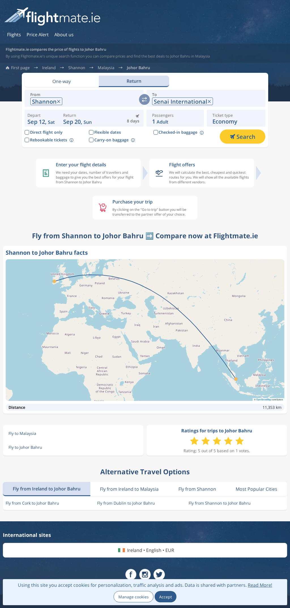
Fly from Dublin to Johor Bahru (126, 503)
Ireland (49, 67)
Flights (14, 34)
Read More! (260, 585)
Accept (165, 597)
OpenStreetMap (263, 399)
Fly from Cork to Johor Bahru (32, 503)
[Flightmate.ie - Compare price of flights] (52, 16)
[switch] (144, 99)
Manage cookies (133, 597)
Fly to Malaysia (22, 433)
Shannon (76, 67)
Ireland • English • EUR (150, 550)
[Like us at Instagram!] (145, 574)
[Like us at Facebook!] (131, 574)
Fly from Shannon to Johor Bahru (220, 503)
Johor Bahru (138, 67)
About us (64, 34)
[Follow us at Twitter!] (159, 574)
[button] (77, 118)
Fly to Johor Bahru (25, 447)
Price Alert (38, 34)
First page (20, 67)
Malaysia (106, 67)
